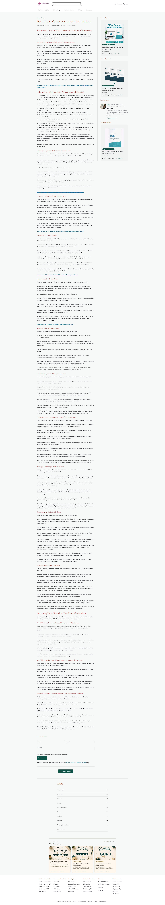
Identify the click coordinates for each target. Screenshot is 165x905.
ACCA (47, 10)
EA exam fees (86, 884)
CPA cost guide (87, 881)
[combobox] (67, 4)
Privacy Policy (70, 762)
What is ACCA (42, 891)
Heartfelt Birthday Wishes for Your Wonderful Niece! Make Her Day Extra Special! (60, 192)
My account (116, 893)
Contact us (89, 10)
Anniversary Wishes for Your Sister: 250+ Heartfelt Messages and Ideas (57, 275)
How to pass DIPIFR (44, 889)
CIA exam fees (87, 886)
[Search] (80, 4)
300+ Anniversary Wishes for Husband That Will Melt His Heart (55, 324)
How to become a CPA (45, 881)
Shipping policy (117, 889)
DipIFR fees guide (87, 891)
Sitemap (115, 891)
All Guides (96, 901)
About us (74, 901)
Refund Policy (116, 886)
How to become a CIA (44, 886)
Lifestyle (43, 18)
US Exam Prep (56, 10)
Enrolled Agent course (74, 884)
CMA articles (56, 889)
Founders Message (81, 901)
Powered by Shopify (103, 901)
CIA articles (56, 886)
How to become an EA (44, 884)
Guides (80, 10)
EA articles (56, 884)
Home (38, 18)
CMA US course (72, 886)
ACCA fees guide (87, 889)
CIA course (71, 891)
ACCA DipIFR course (73, 889)
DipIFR (40, 10)
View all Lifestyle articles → (110, 841)
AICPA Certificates (69, 10)
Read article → (112, 118)
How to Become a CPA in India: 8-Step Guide (116, 107)
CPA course (71, 881)
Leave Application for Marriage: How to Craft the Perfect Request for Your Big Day (60, 231)
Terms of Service (81, 762)
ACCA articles (57, 891)
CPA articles (56, 881)
